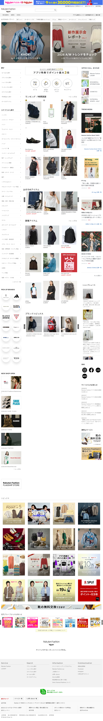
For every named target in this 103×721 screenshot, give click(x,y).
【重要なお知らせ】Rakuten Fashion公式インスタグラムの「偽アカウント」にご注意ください (91, 421)
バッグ (3, 143)
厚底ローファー (62, 19)
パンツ (3, 124)
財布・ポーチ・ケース (8, 172)
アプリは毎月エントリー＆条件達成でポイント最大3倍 (86, 15)
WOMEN (6, 15)
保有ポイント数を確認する (87, 707)
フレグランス (5, 234)
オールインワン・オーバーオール (11, 139)
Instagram (80, 671)
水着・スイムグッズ (7, 196)
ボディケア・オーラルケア (9, 225)
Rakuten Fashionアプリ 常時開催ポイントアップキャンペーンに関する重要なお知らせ (91, 405)
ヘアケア (4, 229)
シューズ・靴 (5, 148)
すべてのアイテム (6, 101)
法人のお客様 (56, 677)
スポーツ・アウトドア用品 (9, 263)
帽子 (3, 177)
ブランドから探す (6, 77)
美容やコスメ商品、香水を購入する (38, 707)
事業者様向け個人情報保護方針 (27, 715)
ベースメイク (5, 210)
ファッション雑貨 (6, 163)
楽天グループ (88, 6)
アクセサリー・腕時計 (8, 167)
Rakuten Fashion (16, 10)
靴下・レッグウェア (7, 158)
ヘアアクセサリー (6, 182)
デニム (54, 19)
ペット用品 (5, 273)
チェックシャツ (82, 19)
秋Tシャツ (19, 19)
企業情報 (3, 715)
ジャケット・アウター (8, 119)
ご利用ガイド (56, 671)
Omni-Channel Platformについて (61, 682)
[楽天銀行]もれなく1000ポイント (74, 6)
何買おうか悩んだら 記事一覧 (93, 224)
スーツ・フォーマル (7, 191)
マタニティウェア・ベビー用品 (10, 186)
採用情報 (51, 715)
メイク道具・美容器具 (8, 239)
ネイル (3, 220)
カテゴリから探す (6, 92)
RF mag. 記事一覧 (96, 192)
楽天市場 (98, 6)
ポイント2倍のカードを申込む (62, 707)
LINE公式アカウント (83, 674)
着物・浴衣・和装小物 (8, 201)
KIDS (18, 15)
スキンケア (5, 206)
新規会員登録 (81, 666)
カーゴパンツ (72, 19)
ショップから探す (6, 82)
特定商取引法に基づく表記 (59, 679)
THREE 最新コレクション (43, 19)
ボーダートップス (29, 19)
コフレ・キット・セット (8, 244)
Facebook (81, 669)
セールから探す (6, 73)
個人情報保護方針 (12, 715)
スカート (4, 134)
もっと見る (18, 469)
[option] (25, 42)
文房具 (3, 268)
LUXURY (3, 668)
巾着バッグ (92, 19)
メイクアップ (5, 215)
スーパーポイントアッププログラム (62, 666)
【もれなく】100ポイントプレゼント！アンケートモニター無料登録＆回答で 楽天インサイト (39, 703)
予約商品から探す (6, 96)
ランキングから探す (7, 87)
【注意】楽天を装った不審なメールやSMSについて (51, 630)
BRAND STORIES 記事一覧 (94, 268)
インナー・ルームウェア (8, 153)
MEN (12, 15)
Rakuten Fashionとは (58, 669)
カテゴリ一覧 (17, 282)
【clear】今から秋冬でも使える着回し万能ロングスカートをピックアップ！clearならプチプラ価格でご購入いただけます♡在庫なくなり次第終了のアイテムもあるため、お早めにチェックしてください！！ (91, 348)
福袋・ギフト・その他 (8, 277)
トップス (4, 115)
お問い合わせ (56, 674)
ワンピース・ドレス (7, 129)
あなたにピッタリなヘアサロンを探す (11, 707)
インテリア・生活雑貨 (8, 253)
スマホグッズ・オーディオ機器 (10, 258)
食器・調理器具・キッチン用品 (10, 249)
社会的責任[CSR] (42, 715)
